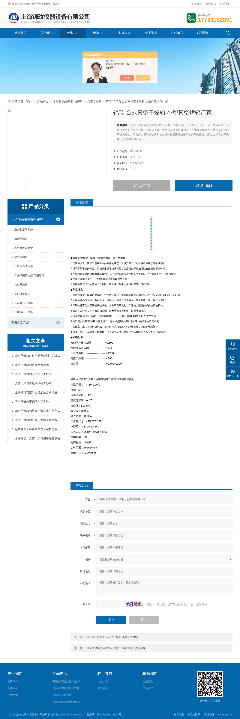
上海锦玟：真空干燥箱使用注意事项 (37, 438)
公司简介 (13, 681)
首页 (29, 101)
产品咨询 (142, 185)
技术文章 (125, 32)
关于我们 (47, 32)
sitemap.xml (225, 714)
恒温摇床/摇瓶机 (62, 695)
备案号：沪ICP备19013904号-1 (105, 714)
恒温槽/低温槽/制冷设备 (66, 701)
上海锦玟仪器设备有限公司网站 (41, 3)
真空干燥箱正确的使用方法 (32, 401)
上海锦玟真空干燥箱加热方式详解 (36, 392)
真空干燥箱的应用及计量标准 (33, 374)
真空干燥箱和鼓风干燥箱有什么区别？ (37, 420)
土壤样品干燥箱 (23, 312)
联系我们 (225, 3)
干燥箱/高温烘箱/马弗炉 (68, 101)
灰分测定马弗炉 (23, 229)
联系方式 (147, 688)
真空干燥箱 (94, 101)
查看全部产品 (20, 322)
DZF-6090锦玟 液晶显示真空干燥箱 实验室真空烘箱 (115, 648)
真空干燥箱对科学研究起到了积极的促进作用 (37, 355)
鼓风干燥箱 (21, 238)
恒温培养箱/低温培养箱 (66, 688)
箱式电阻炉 (21, 257)
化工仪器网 (193, 714)
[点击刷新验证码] (133, 604)
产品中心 (73, 32)
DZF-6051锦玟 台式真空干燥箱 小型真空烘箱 (111, 636)
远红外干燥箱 (22, 293)
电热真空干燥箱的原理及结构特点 (36, 429)
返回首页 (196, 3)
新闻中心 (99, 32)
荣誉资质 (151, 32)
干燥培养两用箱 (23, 266)
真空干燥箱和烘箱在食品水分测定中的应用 (37, 410)
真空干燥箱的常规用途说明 (32, 364)
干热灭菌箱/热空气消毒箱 (29, 275)
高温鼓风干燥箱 (23, 302)
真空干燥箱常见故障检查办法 (33, 383)
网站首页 (21, 32)
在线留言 (211, 3)
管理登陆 (209, 714)
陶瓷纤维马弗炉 (23, 247)
